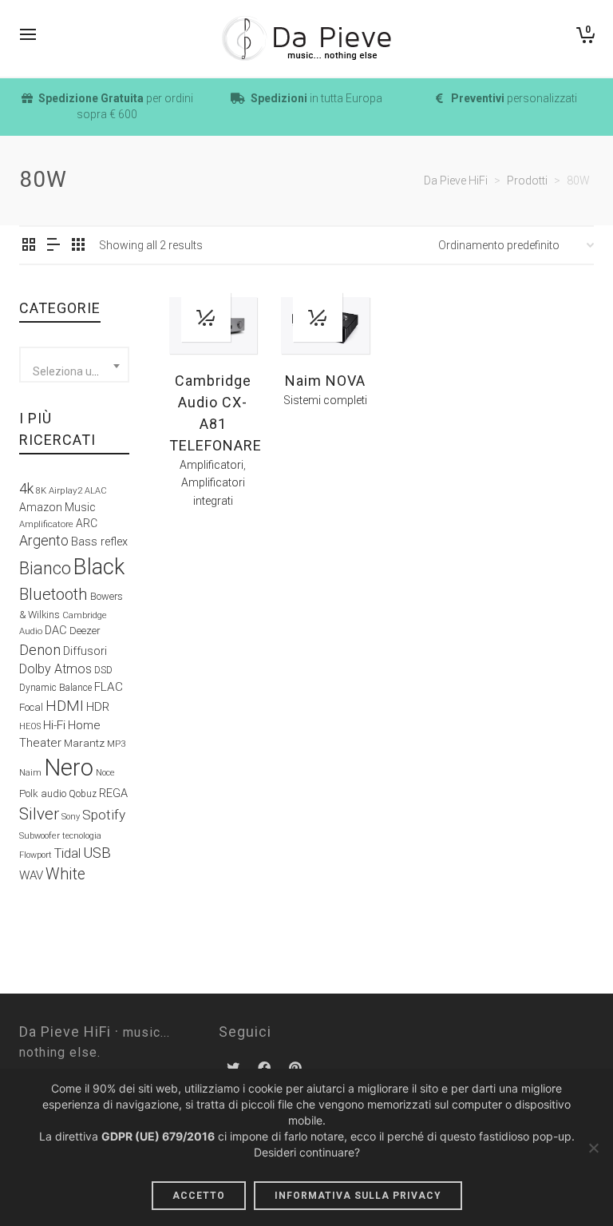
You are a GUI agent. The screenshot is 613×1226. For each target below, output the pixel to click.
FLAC (108, 687)
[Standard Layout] (28, 246)
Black (99, 567)
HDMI (64, 705)
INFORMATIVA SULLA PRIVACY (358, 1195)
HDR (97, 707)
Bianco (45, 568)
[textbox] (74, 371)
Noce (105, 773)
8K (41, 491)
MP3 (116, 744)
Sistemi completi (325, 400)
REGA (113, 793)
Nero (68, 767)
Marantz (84, 742)
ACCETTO (198, 1195)
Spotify (103, 815)
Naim (30, 772)
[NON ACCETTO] (593, 1148)
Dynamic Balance (55, 687)
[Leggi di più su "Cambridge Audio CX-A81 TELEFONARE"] (206, 317)
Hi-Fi (54, 725)
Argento (44, 541)
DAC (56, 630)
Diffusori (85, 651)
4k (26, 488)
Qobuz (83, 793)
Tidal (67, 853)
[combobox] (74, 365)
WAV (31, 875)
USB (97, 853)
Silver (39, 813)
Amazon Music (57, 507)
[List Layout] (53, 246)
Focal (31, 707)
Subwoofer (39, 836)
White (65, 874)
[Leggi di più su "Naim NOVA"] (317, 317)
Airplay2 (65, 490)
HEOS (30, 726)
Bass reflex (99, 542)
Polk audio (42, 793)
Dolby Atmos (55, 668)
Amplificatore (46, 524)
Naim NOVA (325, 380)
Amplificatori (211, 464)
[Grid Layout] (78, 246)
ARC (86, 523)
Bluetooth (53, 594)
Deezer (85, 631)
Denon (40, 649)
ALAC (96, 491)
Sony (70, 816)
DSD (103, 670)
